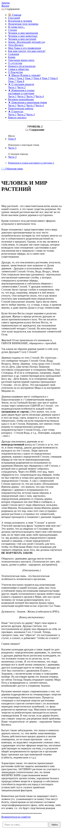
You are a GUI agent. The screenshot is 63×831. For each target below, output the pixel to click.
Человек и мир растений (22, 39)
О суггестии (15, 63)
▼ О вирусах (15, 111)
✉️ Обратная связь (12, 168)
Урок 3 (29, 78)
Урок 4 (37, 78)
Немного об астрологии (21, 66)
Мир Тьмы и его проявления (24, 48)
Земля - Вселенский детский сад (26, 42)
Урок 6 (54, 78)
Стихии (12, 30)
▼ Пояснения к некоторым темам (27, 102)
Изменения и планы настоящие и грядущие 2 (31, 163)
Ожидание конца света (21, 60)
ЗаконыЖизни (5, 4)
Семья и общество (18, 69)
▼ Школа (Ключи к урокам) (24, 75)
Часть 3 (30, 96)
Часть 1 (12, 87)
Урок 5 (45, 78)
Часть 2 (21, 87)
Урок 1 (12, 78)
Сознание (13, 54)
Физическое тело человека (23, 23)
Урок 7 (12, 81)
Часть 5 (12, 147)
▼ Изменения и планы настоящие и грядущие (21, 92)
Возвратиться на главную (16, 816)
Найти (55, 824)
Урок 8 (20, 81)
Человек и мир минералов (23, 33)
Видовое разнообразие (21, 99)
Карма (11, 57)
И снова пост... (16, 26)
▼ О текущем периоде (21, 84)
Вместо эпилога (17, 117)
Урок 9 (12, 138)
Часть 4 (39, 96)
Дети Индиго (15, 45)
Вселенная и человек (20, 20)
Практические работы (20, 108)
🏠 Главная (14, 14)
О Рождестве (15, 72)
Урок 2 (20, 78)
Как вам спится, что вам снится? (26, 51)
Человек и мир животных (22, 36)
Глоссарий (14, 17)
